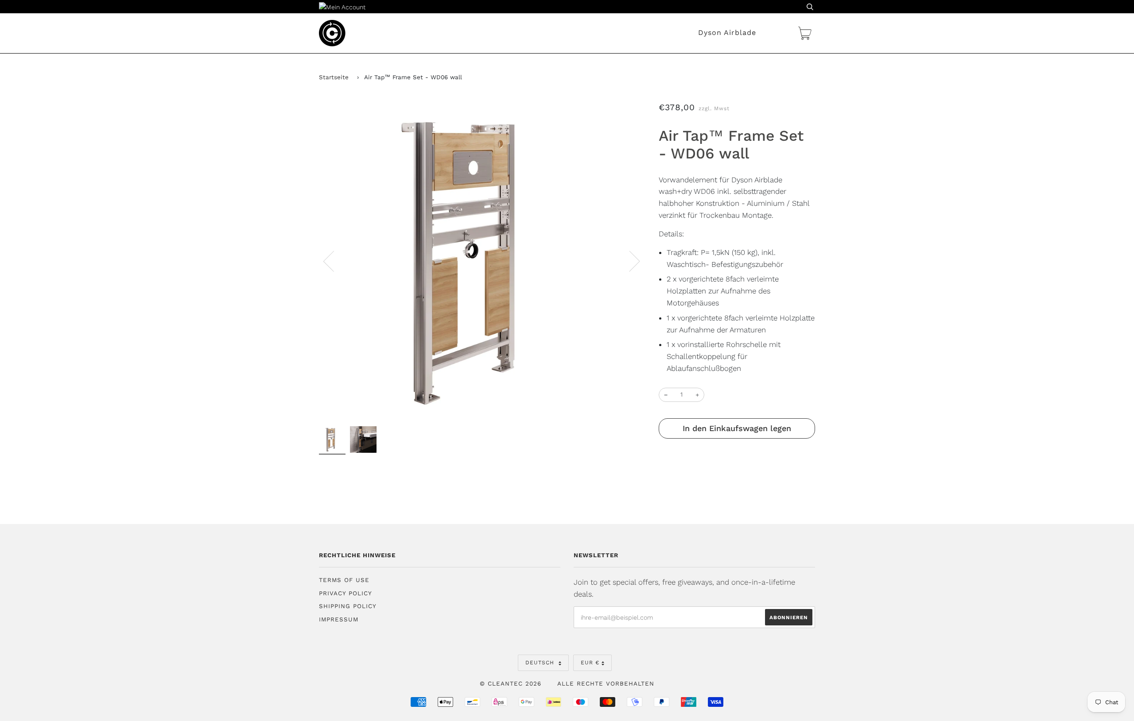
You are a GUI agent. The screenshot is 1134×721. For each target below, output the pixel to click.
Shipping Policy (348, 606)
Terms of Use (344, 580)
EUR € (590, 662)
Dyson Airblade (727, 32)
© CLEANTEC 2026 (510, 683)
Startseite (334, 77)
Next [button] (629, 261)
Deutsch (540, 662)
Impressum (338, 619)
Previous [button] (334, 261)
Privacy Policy (345, 593)
